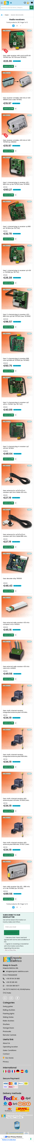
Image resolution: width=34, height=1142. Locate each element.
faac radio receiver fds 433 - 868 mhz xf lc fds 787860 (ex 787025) (16, 887)
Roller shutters (8, 1021)
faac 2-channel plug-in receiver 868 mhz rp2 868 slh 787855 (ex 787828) (16, 359)
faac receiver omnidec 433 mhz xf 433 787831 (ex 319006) (16, 141)
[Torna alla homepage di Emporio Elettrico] (3, 1116)
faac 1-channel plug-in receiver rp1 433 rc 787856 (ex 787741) (17, 271)
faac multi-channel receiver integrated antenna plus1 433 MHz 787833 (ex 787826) (15, 712)
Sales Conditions (9, 1050)
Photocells (7, 1031)
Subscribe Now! (11, 933)
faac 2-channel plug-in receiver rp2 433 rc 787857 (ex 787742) (16, 403)
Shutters (6, 1024)
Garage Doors (8, 1028)
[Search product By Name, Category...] (31, 7)
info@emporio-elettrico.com (17, 971)
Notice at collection (9, 1140)
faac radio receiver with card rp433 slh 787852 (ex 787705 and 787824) (17, 56)
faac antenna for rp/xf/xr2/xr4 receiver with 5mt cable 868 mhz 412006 (15, 536)
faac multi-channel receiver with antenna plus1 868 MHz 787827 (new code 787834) (16, 844)
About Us (6, 1043)
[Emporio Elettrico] (6, 3)
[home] (2, 15)
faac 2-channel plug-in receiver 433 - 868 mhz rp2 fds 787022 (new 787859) (17, 315)
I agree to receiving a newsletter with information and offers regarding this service (16, 946)
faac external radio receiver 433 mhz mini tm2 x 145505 (16, 667)
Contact (6, 1054)
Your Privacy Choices (14, 1137)
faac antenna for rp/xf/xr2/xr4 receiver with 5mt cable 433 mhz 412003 (15, 492)
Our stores (9, 1058)
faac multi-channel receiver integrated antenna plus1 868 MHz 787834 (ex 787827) (15, 756)
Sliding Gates (8, 1017)
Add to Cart (7, 66)
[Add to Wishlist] (15, 66)
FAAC (7, 15)
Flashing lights (8, 1014)
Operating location (10, 1047)
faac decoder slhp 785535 (12, 578)
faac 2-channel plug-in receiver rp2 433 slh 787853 (16, 447)
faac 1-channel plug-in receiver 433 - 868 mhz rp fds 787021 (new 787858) (16, 183)
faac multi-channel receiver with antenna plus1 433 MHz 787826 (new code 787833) (16, 800)
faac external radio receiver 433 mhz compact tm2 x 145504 (16, 623)
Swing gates (8, 1006)
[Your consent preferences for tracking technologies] (31, 1139)
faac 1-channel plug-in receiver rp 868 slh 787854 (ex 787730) (17, 227)
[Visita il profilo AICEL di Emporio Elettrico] (17, 1133)
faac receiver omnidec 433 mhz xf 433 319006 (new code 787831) (16, 99)
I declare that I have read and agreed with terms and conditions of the (17, 940)
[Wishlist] (25, 3)
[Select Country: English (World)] (11, 3)
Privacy (6, 1062)
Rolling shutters (9, 1010)
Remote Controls (9, 1035)
